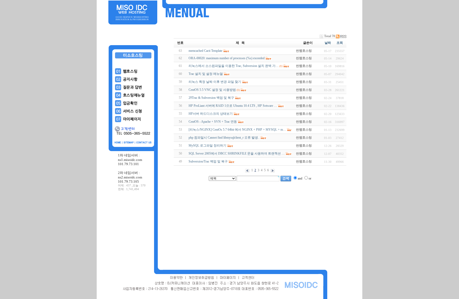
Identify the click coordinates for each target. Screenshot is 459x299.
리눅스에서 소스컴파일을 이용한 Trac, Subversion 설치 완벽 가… (234, 66)
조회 (340, 43)
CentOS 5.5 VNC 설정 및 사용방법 (212, 90)
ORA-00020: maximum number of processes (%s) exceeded (227, 58)
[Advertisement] (133, 231)
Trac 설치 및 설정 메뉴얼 (206, 74)
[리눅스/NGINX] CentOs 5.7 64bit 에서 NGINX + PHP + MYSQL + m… (237, 129)
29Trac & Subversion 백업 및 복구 (211, 98)
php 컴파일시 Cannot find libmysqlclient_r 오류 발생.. (224, 137)
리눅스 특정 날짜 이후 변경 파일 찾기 (215, 82)
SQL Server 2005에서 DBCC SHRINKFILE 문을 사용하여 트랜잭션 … (237, 153)
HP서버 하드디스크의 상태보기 (211, 114)
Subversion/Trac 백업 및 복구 (208, 161)
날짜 (328, 43)
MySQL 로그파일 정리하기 (207, 145)
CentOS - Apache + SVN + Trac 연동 (213, 121)
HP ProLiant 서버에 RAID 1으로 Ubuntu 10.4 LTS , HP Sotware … (233, 106)
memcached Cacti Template (205, 51)
